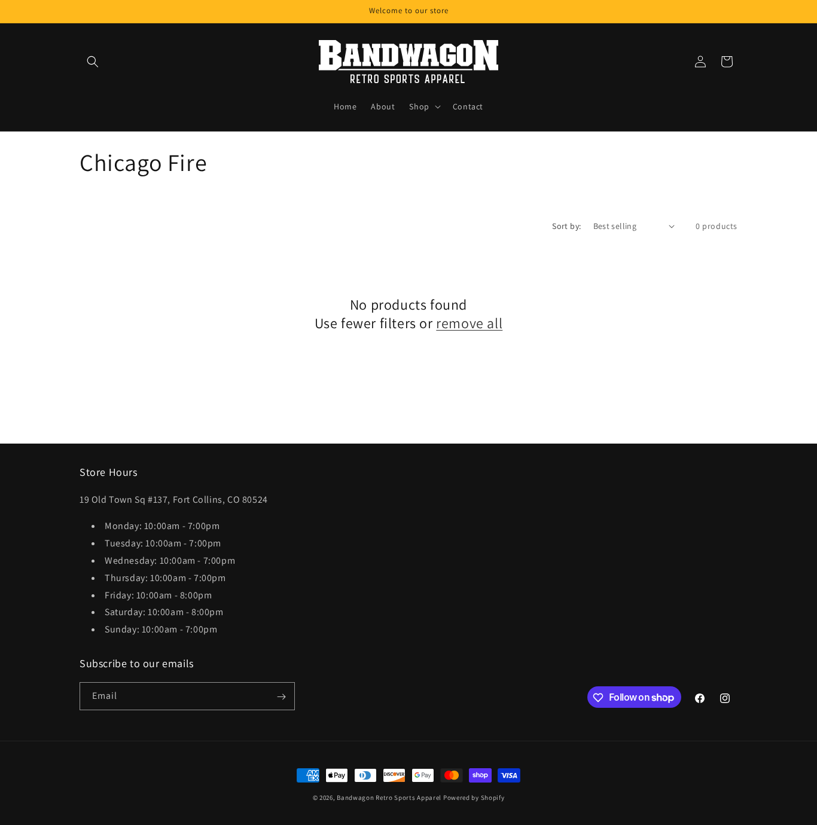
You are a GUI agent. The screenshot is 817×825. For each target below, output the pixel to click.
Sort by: (566, 226)
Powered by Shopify (474, 797)
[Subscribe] (281, 697)
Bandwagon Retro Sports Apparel (389, 797)
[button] (93, 61)
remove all (469, 323)
